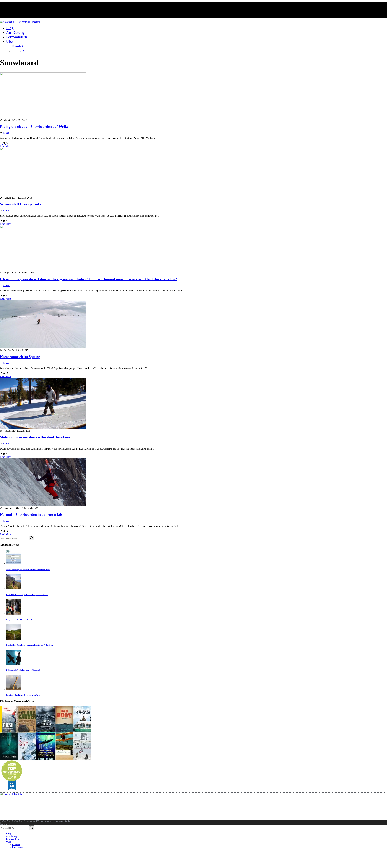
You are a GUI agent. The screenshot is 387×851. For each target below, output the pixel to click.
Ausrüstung (11, 836)
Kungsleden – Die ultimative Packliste (20, 620)
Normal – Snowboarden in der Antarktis (31, 515)
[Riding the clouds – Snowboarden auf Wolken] (43, 117)
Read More (5, 146)
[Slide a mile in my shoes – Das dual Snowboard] (43, 428)
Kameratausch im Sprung (20, 357)
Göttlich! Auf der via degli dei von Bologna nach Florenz (27, 595)
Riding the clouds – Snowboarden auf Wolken (35, 127)
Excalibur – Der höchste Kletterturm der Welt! (23, 695)
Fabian (6, 133)
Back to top (5, 824)
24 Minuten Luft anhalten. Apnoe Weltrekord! (23, 670)
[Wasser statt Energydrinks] (43, 195)
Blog (8, 833)
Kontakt (16, 844)
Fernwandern (12, 839)
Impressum (17, 847)
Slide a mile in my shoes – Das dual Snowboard (36, 437)
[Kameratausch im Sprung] (43, 347)
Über (8, 841)
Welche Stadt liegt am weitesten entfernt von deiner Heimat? (28, 570)
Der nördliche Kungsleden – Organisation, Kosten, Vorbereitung (29, 645)
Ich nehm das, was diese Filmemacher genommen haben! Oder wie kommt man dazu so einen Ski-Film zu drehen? (88, 279)
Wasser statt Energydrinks (20, 204)
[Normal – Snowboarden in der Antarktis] (43, 505)
